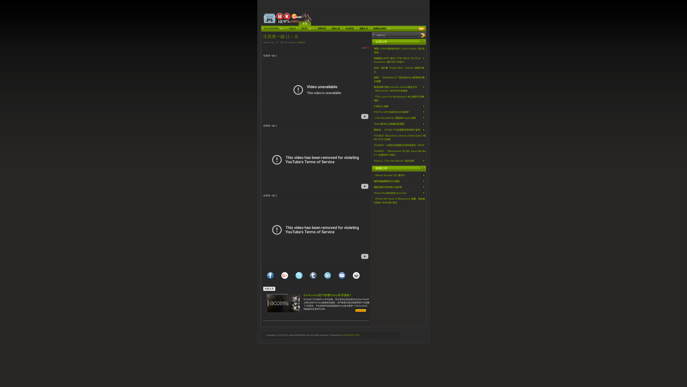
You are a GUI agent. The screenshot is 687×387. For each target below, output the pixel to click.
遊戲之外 (363, 28)
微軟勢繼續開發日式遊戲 (386, 181)
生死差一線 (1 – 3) (280, 36)
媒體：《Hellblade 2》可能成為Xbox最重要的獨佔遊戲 (399, 79)
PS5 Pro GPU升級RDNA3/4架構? (391, 112)
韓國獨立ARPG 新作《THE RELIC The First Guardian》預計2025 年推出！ (397, 60)
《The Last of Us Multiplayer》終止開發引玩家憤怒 (399, 98)
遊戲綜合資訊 (379, 28)
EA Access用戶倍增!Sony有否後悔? (327, 295)
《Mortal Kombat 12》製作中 (389, 175)
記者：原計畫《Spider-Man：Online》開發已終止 (399, 69)
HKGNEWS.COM (351, 335)
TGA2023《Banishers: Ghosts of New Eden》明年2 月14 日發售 (400, 137)
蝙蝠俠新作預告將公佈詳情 (388, 187)
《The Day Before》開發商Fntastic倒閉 (395, 118)
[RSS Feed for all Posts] (421, 29)
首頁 (304, 23)
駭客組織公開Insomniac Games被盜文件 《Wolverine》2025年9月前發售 (395, 89)
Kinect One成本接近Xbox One (390, 193)
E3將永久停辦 (381, 106)
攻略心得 (336, 28)
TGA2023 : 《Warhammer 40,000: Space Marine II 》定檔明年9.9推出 (400, 153)
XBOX (304, 28)
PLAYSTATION (271, 28)
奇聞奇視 (322, 28)
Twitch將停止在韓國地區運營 (389, 124)
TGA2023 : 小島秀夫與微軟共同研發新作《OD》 (399, 145)
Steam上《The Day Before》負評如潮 (394, 160)
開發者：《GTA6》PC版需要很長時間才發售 (397, 129)
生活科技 (349, 28)
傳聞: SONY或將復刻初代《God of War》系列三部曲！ (399, 50)
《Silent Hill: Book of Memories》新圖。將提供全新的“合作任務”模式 (399, 200)
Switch (292, 28)
